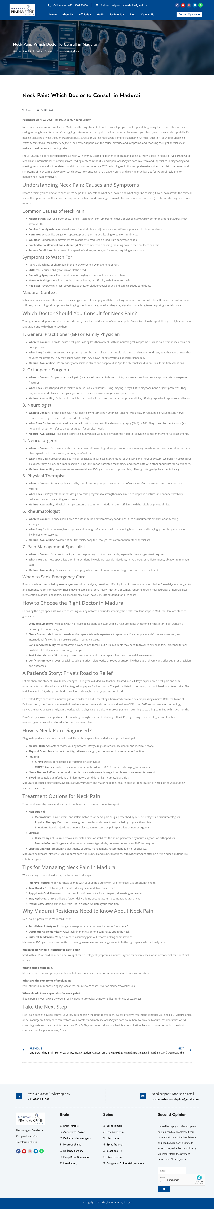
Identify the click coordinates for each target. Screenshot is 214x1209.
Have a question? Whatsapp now (49, 1094)
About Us (67, 14)
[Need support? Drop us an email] (143, 1096)
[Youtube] (183, 5)
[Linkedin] (195, 5)
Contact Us (147, 14)
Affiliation (85, 14)
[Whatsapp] (200, 5)
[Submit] (164, 1189)
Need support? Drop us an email (173, 1094)
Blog (132, 14)
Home (53, 14)
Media (100, 14)
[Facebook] (177, 5)
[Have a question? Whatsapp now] (19, 1096)
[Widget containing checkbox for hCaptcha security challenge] (181, 1180)
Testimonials (117, 14)
